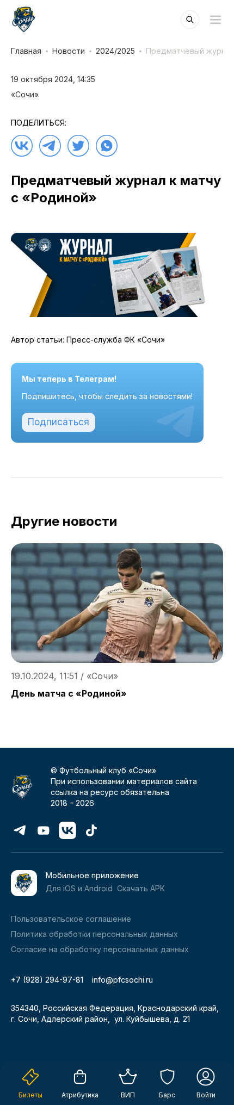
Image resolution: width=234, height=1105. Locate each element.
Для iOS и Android (79, 888)
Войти (205, 1095)
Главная (26, 50)
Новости (68, 50)
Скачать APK (141, 888)
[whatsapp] (107, 146)
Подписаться (58, 422)
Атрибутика (79, 1095)
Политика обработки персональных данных (94, 934)
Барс (167, 1095)
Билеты (30, 1095)
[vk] (22, 146)
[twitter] (78, 146)
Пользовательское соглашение (71, 918)
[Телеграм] (50, 146)
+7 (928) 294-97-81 (47, 979)
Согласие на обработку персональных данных (100, 949)
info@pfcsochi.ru (122, 979)
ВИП (128, 1095)
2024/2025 (115, 50)
